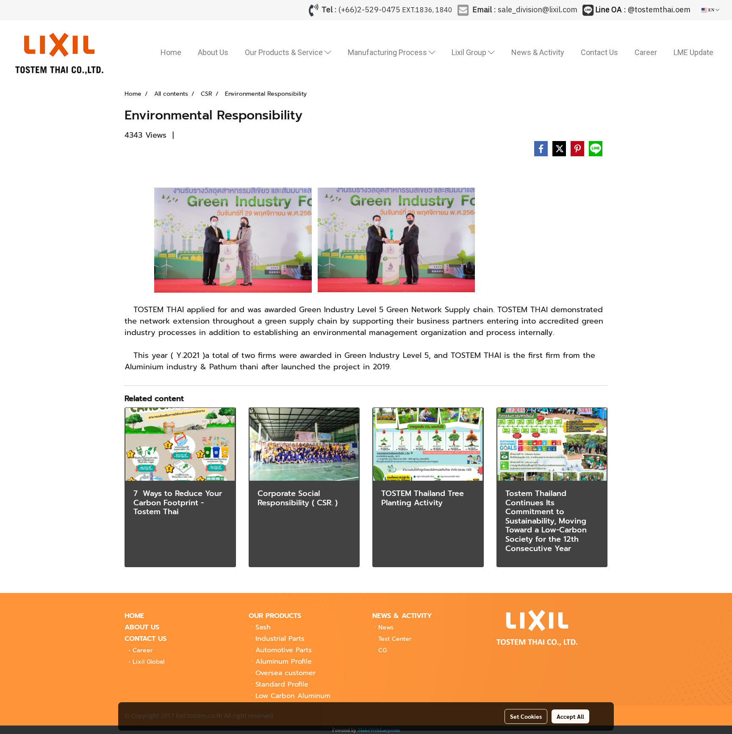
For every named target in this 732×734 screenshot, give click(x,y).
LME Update (693, 52)
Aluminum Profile (283, 661)
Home (171, 52)
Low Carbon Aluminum (292, 696)
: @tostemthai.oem (643, 10)
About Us (213, 52)
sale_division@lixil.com (537, 10)
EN (711, 10)
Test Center (395, 638)
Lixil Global (148, 661)
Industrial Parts (280, 639)
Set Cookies (526, 716)
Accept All (570, 716)
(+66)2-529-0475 (369, 10)
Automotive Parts (283, 650)
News (386, 627)
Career (646, 52)
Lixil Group (470, 52)
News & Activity (537, 52)
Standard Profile (281, 684)
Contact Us (599, 52)
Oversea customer (285, 673)
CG (382, 650)
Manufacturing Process (388, 52)
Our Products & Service (284, 52)
